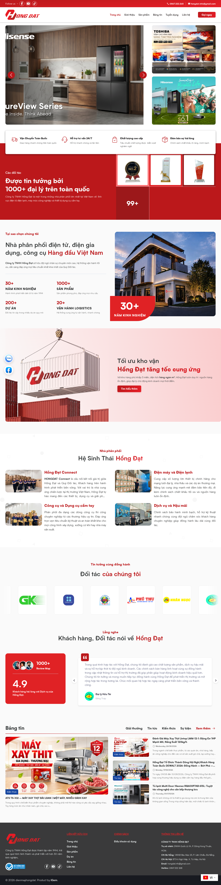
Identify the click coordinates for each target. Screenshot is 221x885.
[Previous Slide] (11, 75)
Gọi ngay (207, 14)
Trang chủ (115, 14)
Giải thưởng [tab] (134, 728)
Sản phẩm (143, 14)
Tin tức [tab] (152, 728)
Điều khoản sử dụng (125, 841)
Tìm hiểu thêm (129, 388)
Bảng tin (157, 14)
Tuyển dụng (172, 14)
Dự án (70, 856)
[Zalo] (8, 358)
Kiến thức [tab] (169, 728)
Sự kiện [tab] (185, 728)
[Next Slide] (143, 75)
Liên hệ (186, 14)
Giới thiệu (129, 14)
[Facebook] (8, 369)
